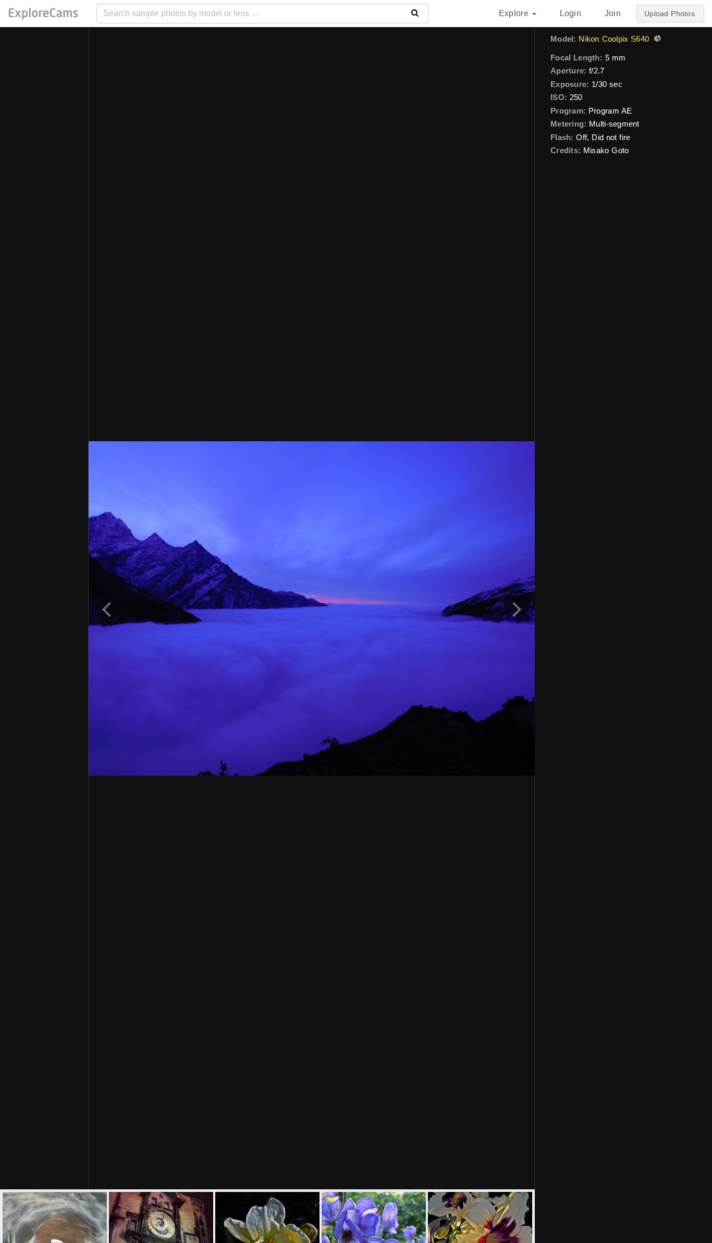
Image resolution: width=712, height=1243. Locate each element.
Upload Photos (669, 13)
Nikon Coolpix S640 (614, 38)
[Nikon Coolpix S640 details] (656, 39)
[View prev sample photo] (108, 608)
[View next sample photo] (515, 608)
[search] (415, 13)
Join (613, 13)
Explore (515, 13)
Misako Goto (606, 150)
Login (570, 13)
